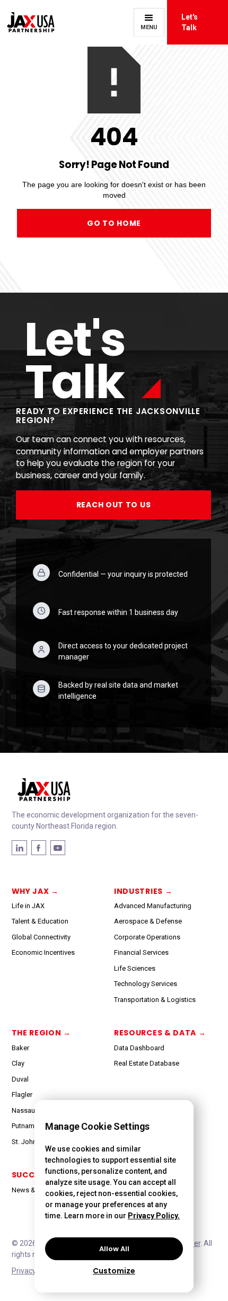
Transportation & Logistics (155, 1000)
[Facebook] (19, 847)
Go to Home (114, 223)
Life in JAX (28, 906)
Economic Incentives (43, 952)
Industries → (143, 891)
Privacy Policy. (154, 1215)
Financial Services (141, 952)
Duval (20, 1079)
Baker (20, 1048)
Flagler (22, 1094)
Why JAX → (35, 891)
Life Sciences (134, 968)
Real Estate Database (146, 1063)
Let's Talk (189, 22)
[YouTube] (57, 847)
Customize (114, 1270)
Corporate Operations (147, 937)
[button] (149, 22)
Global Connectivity (41, 937)
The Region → (41, 1032)
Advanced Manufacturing (152, 906)
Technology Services (145, 984)
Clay (18, 1063)
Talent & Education (40, 921)
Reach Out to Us (113, 504)
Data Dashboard (139, 1048)
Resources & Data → (160, 1032)
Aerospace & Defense (148, 921)
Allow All (114, 1249)
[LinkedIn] (38, 847)
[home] (27, 22)
